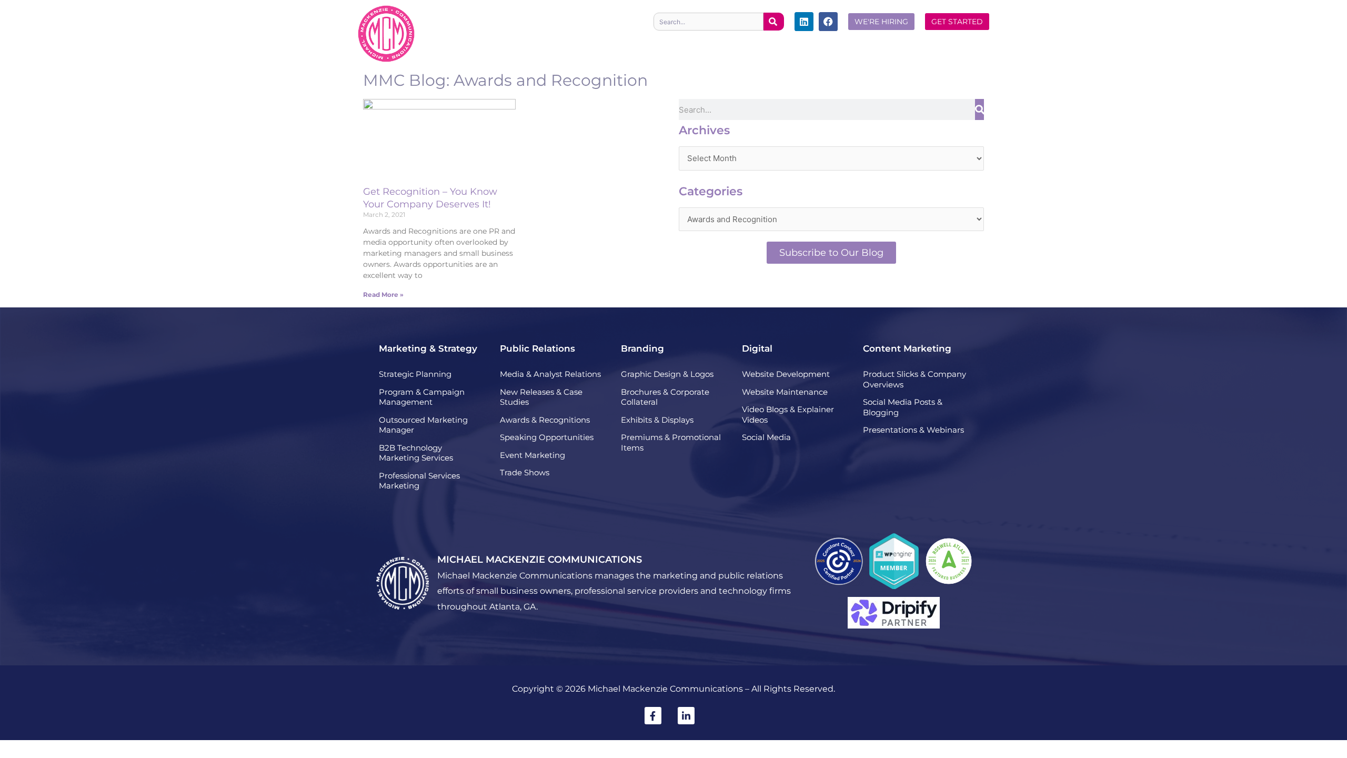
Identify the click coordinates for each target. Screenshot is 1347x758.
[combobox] (708, 22)
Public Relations (537, 348)
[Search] (773, 22)
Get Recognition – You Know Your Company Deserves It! (430, 198)
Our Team (814, 43)
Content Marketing (907, 348)
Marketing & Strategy (428, 348)
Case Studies (676, 43)
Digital (757, 348)
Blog (922, 43)
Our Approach (748, 43)
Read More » (383, 294)
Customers (873, 43)
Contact (964, 43)
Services (605, 43)
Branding (642, 348)
